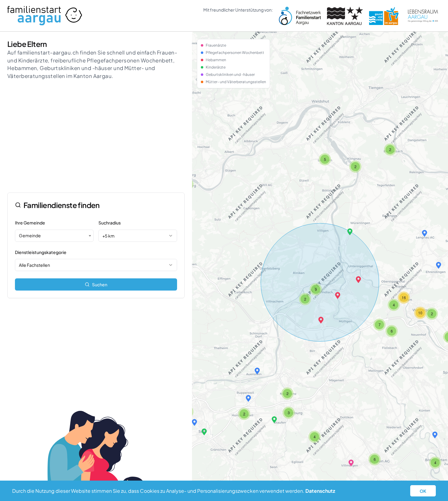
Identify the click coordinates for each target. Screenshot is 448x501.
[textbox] (54, 235)
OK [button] (423, 491)
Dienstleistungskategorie (40, 252)
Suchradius (109, 222)
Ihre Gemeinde (30, 222)
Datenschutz (320, 491)
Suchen (99, 284)
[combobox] (54, 235)
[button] (321, 320)
